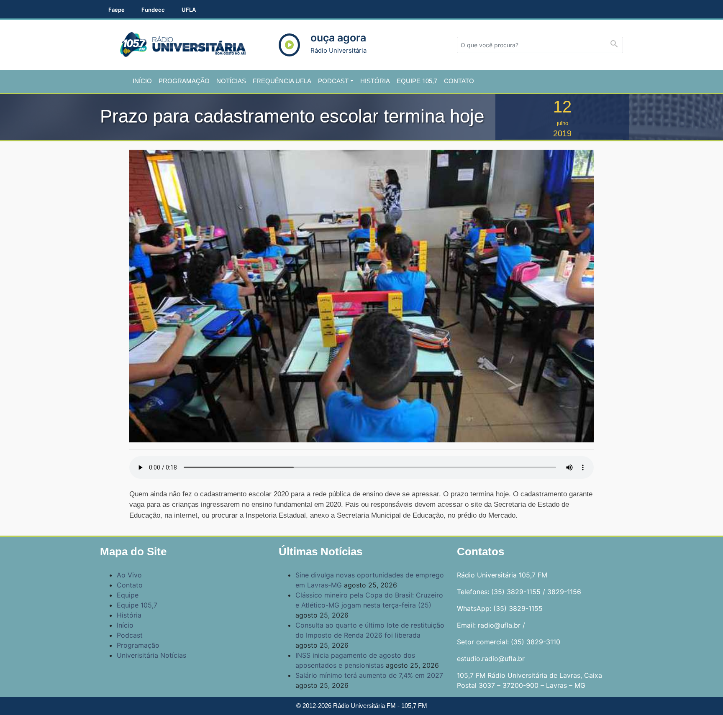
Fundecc (153, 9)
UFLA (189, 9)
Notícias (231, 80)
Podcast (333, 80)
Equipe (127, 595)
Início (142, 80)
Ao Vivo (129, 575)
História (375, 80)
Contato (459, 80)
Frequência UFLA (282, 80)
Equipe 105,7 (417, 80)
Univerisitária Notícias (151, 655)
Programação (184, 80)
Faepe (116, 9)
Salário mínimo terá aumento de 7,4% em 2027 (369, 675)
